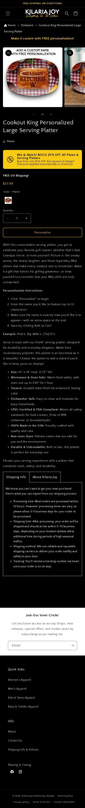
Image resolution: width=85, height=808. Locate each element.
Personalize (42, 232)
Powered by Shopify (43, 796)
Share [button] (10, 141)
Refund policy (65, 796)
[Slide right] (51, 114)
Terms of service (42, 802)
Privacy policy (21, 802)
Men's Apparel (17, 688)
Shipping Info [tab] (16, 477)
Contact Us (15, 740)
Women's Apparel (19, 679)
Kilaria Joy (27, 796)
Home (11, 25)
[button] (8, 13)
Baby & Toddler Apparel (23, 706)
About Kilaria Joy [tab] (45, 477)
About (12, 731)
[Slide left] (33, 114)
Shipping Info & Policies (23, 749)
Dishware (27, 25)
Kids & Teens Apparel (21, 697)
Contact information (64, 802)
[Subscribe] (72, 645)
